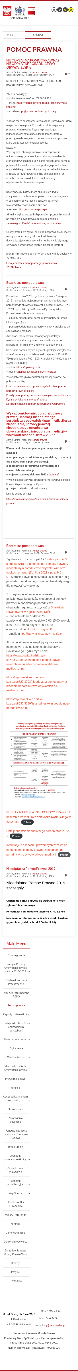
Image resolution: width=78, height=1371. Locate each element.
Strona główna (16, 955)
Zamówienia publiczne (15, 1120)
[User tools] (67, 74)
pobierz (54, 474)
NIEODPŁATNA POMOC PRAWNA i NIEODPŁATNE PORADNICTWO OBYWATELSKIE (32, 64)
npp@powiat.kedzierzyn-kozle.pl (38, 111)
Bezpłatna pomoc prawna (25, 283)
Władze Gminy (15, 1057)
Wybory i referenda (15, 1214)
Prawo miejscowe (15, 1078)
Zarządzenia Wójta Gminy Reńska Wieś (15, 1252)
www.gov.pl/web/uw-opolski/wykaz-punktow (36, 223)
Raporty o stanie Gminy (16, 1014)
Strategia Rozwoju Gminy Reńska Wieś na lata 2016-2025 (15, 968)
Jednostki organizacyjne (15, 1182)
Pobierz (16, 267)
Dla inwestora (15, 1109)
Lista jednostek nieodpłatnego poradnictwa (31, 403)
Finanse (15, 1087)
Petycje (15, 1272)
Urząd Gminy (15, 1146)
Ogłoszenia (16, 1048)
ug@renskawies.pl (54, 1325)
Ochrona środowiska (15, 1241)
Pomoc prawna (16, 1005)
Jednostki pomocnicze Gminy (15, 1157)
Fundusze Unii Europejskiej (16, 1204)
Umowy (15, 1263)
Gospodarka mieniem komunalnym (15, 1098)
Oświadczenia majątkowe (15, 1170)
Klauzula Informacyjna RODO (16, 994)
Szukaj (38, 34)
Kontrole (15, 1223)
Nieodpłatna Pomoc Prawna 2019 (30, 869)
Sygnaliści (16, 1280)
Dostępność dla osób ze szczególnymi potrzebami (16, 1027)
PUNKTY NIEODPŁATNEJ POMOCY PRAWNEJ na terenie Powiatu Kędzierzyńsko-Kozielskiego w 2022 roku (38, 817)
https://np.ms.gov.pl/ (28, 367)
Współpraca (15, 1193)
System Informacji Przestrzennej (16, 982)
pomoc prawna (39, 72)
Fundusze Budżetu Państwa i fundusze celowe (16, 1134)
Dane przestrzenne (15, 1039)
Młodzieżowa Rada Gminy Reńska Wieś (15, 1068)
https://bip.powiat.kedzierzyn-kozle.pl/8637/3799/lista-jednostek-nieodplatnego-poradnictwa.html (38, 703)
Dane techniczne (15, 1232)
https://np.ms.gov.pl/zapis (33, 209)
